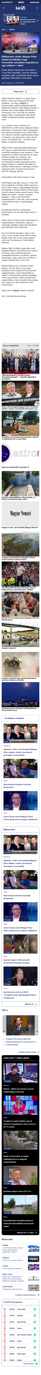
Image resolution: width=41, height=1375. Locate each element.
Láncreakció (8, 1286)
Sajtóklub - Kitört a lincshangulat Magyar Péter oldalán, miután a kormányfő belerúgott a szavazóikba (20, 752)
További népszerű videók (27, 1052)
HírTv (3, 29)
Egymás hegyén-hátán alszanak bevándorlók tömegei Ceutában (16, 961)
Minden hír (29, 1004)
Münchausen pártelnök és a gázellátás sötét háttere (28, 22)
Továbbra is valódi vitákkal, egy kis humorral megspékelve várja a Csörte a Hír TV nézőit (19, 1124)
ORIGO (23, 103)
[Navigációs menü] (4, 8)
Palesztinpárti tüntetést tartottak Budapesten (17, 785)
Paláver (6, 1085)
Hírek (5, 781)
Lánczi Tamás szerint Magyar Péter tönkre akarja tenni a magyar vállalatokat (20, 818)
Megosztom (19, 91)
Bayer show (8, 1274)
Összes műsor (28, 1364)
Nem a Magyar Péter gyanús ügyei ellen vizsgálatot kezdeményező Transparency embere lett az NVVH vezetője (20, 1042)
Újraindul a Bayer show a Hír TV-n (17, 1191)
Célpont (6, 1258)
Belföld (11, 29)
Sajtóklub (6, 746)
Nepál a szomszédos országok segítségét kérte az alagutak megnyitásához (16, 1159)
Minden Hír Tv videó (25, 1233)
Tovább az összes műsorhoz (25, 1295)
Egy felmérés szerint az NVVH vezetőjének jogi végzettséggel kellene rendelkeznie (19, 995)
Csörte (5, 1266)
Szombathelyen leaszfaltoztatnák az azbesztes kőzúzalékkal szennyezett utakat (18, 1223)
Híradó (5, 1245)
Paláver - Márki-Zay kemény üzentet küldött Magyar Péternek (18, 1090)
